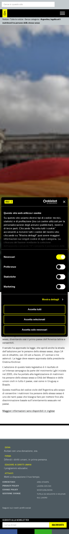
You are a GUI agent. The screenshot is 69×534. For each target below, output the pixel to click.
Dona (7, 447)
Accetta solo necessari (34, 329)
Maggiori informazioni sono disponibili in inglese (28, 410)
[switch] (60, 266)
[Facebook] (5, 512)
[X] (12, 512)
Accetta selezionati (34, 319)
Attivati (8, 473)
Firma (7, 455)
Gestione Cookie (11, 493)
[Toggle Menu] (62, 13)
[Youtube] (18, 512)
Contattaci (8, 481)
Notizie (5, 19)
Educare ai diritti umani (17, 464)
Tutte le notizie (16, 19)
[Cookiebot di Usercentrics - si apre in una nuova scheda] (43, 202)
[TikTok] (44, 512)
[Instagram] (25, 512)
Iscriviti (58, 525)
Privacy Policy (10, 485)
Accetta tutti (34, 309)
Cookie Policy (10, 489)
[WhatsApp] (37, 512)
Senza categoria (32, 19)
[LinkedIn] (31, 512)
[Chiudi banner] (64, 202)
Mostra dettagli (50, 299)
